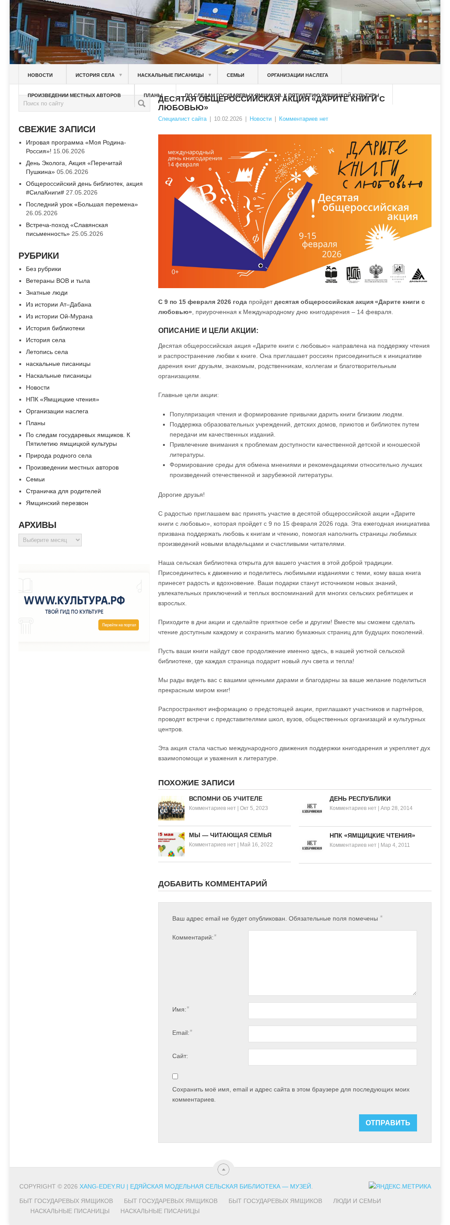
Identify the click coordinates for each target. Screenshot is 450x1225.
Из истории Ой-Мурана (59, 316)
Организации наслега (297, 75)
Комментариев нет (303, 119)
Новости (40, 75)
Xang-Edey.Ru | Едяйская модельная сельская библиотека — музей (195, 1186)
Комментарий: (194, 937)
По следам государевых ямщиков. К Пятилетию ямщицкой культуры (282, 95)
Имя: (180, 1009)
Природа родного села (59, 455)
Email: (182, 1032)
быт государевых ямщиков (275, 1200)
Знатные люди (47, 292)
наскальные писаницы (58, 363)
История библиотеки (55, 328)
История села (99, 75)
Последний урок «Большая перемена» (82, 204)
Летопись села (47, 351)
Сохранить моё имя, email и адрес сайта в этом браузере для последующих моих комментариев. (291, 1094)
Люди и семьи (357, 1200)
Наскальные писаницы (175, 75)
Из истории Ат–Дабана (58, 304)
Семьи (235, 75)
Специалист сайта (182, 119)
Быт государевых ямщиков (66, 1200)
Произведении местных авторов (74, 95)
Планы (153, 95)
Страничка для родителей (63, 491)
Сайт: (180, 1055)
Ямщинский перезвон (57, 502)
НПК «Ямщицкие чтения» (62, 399)
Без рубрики (43, 268)
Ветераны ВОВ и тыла (58, 280)
